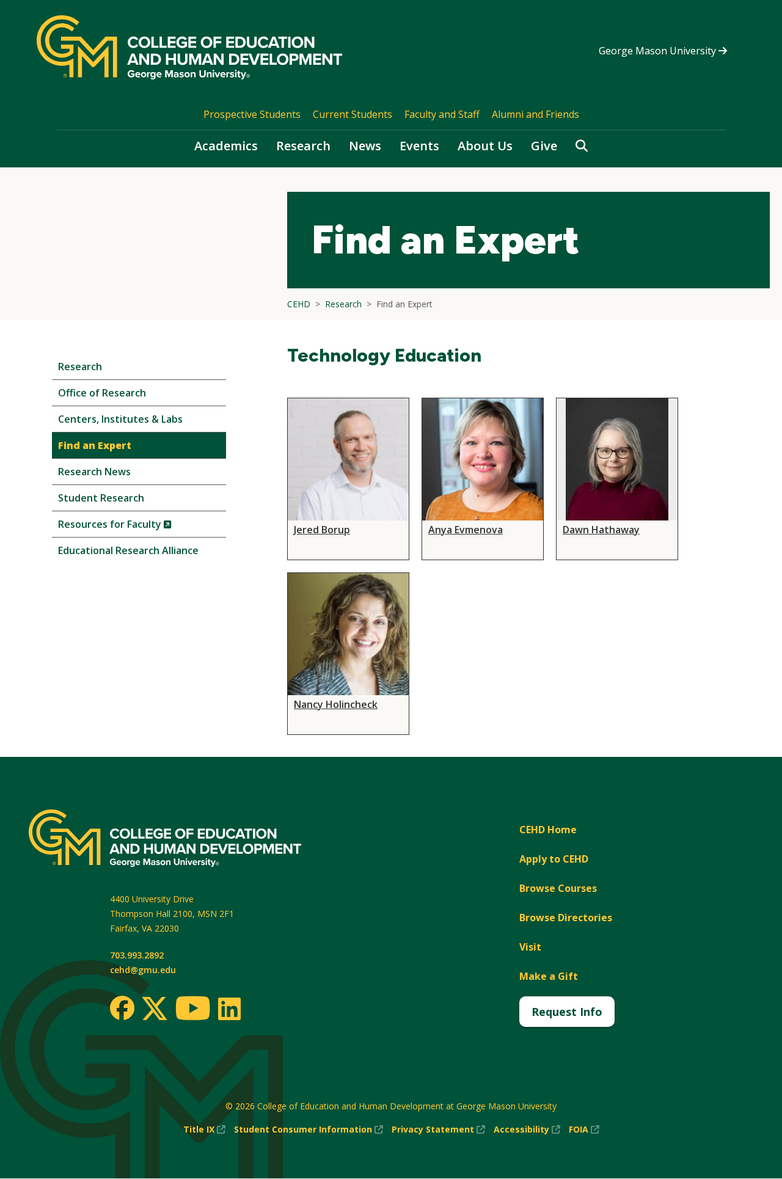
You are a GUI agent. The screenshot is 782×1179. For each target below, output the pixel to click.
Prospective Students (252, 114)
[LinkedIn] (229, 1008)
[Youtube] (193, 1010)
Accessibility (527, 1130)
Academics (226, 145)
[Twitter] (155, 1009)
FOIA (584, 1130)
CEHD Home (548, 829)
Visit (530, 947)
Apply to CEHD (553, 859)
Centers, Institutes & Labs (120, 419)
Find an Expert (94, 445)
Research (303, 145)
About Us (485, 145)
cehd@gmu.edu (143, 970)
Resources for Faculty (135, 527)
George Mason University (658, 50)
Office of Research (102, 393)
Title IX (204, 1130)
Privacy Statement (438, 1130)
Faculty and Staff (442, 114)
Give (544, 145)
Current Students (352, 114)
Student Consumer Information (308, 1130)
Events (419, 145)
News (365, 145)
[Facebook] (122, 1008)
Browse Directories (565, 917)
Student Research (101, 498)
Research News (94, 471)
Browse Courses (558, 888)
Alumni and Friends (535, 114)
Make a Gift (548, 976)
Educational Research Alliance (128, 550)
